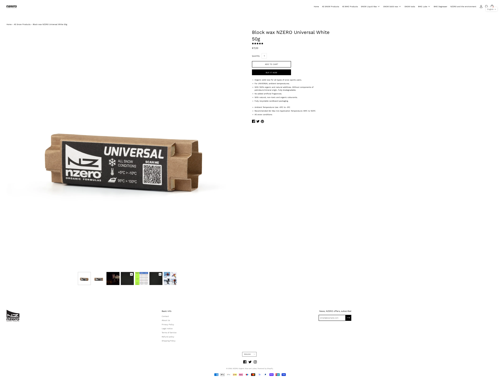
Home (316, 6)
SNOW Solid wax (390, 6)
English (247, 354)
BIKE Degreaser (440, 6)
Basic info (166, 311)
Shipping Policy (168, 341)
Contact (165, 316)
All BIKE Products (350, 6)
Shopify (270, 368)
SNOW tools (410, 6)
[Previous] (13, 150)
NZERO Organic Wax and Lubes (245, 368)
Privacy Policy (168, 324)
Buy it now (271, 73)
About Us (166, 320)
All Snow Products (22, 24)
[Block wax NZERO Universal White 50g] (84, 278)
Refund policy (168, 337)
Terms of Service (169, 333)
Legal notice (167, 328)
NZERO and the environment (463, 6)
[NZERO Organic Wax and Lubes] (12, 6)
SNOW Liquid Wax (369, 6)
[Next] (241, 150)
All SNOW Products (330, 6)
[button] (258, 43)
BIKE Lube (422, 6)
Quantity (256, 56)
